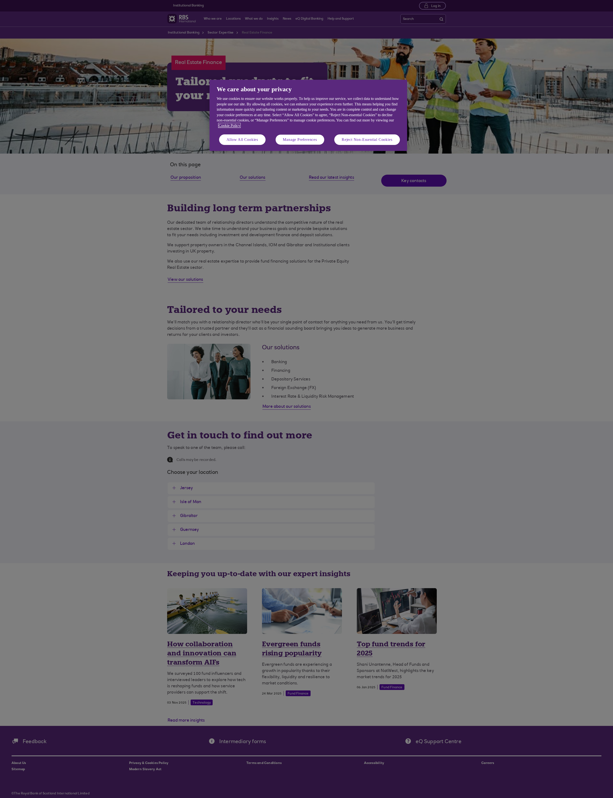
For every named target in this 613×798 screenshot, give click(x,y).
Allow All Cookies (242, 140)
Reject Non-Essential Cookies (367, 140)
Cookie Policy (229, 125)
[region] (308, 115)
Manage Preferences (300, 140)
